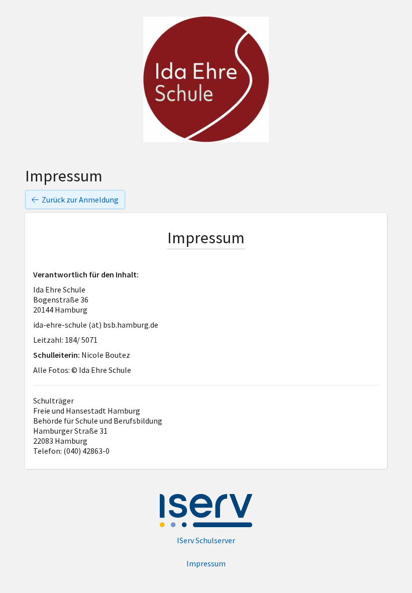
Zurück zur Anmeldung (80, 199)
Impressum (206, 563)
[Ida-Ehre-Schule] (206, 79)
